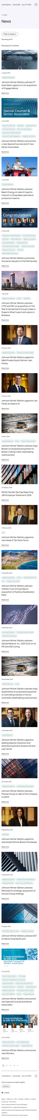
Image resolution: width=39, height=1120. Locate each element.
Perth (15, 1099)
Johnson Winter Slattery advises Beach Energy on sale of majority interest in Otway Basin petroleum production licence (18, 194)
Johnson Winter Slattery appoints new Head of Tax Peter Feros (18, 539)
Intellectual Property (7, 883)
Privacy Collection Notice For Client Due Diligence (14, 1104)
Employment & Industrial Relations (11, 133)
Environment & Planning (8, 129)
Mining (17, 441)
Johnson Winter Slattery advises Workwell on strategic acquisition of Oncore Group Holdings (19, 890)
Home (5, 15)
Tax (3, 532)
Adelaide (21, 1099)
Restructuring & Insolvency (24, 129)
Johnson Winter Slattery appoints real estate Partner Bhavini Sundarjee (19, 840)
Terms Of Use (5, 1102)
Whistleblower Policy (7, 1107)
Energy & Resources (7, 184)
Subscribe (6, 1086)
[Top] (36, 1076)
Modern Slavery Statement (20, 1107)
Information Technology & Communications (13, 980)
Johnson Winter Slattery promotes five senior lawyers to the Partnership (19, 260)
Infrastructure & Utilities (27, 246)
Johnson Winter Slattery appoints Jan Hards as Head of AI (19, 402)
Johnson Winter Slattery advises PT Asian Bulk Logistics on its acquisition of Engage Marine (19, 85)
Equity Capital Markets (8, 242)
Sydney (3, 1099)
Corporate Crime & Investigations (11, 136)
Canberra (33, 1099)
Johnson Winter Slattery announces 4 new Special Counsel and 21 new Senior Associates (19, 144)
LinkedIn (6, 1093)
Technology (22, 976)
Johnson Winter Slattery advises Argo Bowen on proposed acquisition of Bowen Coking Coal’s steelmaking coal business (19, 450)
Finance (19, 298)
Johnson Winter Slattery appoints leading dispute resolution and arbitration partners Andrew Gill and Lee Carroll (18, 744)
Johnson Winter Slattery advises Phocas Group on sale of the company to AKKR (19, 793)
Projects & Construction (8, 125)
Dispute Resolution (31, 125)
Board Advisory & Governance (10, 253)
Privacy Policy (12, 1102)
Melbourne (9, 1099)
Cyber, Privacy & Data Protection (24, 883)
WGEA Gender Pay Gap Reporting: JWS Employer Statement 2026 (18, 494)
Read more (5, 93)
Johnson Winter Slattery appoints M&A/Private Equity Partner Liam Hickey (18, 360)
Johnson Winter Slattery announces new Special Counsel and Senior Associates (19, 1001)
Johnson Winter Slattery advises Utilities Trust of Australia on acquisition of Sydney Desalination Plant (18, 590)
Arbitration (20, 250)
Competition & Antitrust (28, 136)
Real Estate (21, 125)
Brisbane (27, 1099)
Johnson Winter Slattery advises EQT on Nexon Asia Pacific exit (19, 937)
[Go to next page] (17, 1065)
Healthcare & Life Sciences (9, 636)
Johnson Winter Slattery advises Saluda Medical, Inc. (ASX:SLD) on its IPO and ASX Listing (19, 643)
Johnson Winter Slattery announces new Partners (19, 1052)
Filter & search (10, 34)
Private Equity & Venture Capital (10, 246)
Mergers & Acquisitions (8, 77)
